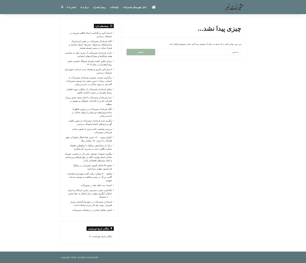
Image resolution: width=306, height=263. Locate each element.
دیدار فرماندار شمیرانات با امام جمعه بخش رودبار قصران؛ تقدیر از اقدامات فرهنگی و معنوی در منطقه (88, 100)
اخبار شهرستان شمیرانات (134, 7)
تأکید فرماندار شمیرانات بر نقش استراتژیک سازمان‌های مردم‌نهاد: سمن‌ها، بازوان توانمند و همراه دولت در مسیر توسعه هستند (90, 44)
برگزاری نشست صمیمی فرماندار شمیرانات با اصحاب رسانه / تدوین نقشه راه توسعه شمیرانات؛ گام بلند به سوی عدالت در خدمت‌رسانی (89, 81)
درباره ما (85, 7)
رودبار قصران (99, 7)
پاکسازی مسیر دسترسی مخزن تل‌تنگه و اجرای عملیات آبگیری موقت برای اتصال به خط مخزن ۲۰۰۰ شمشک (90, 193)
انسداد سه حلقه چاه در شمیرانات (96, 185)
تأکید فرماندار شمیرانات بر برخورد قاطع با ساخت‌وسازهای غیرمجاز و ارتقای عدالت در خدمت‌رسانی (92, 112)
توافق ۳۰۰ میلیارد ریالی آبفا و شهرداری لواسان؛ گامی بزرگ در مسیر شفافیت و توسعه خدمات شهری (89, 177)
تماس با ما (71, 7)
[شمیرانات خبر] (234, 7)
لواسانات (114, 7)
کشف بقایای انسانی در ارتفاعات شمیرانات (92, 210)
